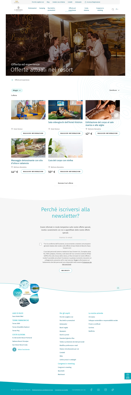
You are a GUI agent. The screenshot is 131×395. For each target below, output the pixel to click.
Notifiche (92, 331)
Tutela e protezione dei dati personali (72, 342)
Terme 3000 (16, 323)
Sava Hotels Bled (17, 316)
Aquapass (63, 331)
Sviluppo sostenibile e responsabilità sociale (103, 320)
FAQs (61, 356)
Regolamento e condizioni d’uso (42, 390)
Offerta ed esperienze (72, 9)
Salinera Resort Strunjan (20, 341)
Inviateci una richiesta (58, 2)
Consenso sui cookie (61, 390)
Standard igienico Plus (67, 338)
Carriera (91, 327)
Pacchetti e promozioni (51, 9)
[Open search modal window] (112, 9)
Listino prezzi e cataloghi (68, 360)
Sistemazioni (32, 8)
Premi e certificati (94, 324)
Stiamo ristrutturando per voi (69, 349)
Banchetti (61, 371)
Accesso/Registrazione (93, 2)
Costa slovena (86, 9)
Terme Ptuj (15, 330)
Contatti (70, 2)
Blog (48, 2)
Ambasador (78, 2)
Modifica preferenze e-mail (69, 345)
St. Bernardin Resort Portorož (22, 338)
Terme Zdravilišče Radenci (20, 327)
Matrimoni (61, 374)
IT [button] (116, 9)
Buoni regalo (64, 327)
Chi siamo (92, 317)
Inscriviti (65, 270)
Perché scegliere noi (38, 2)
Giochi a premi (64, 335)
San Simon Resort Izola (19, 345)
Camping (42, 8)
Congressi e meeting (100, 9)
